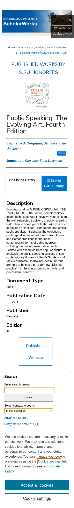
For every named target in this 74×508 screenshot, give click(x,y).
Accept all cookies (37, 485)
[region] (37, 468)
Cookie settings (49, 461)
